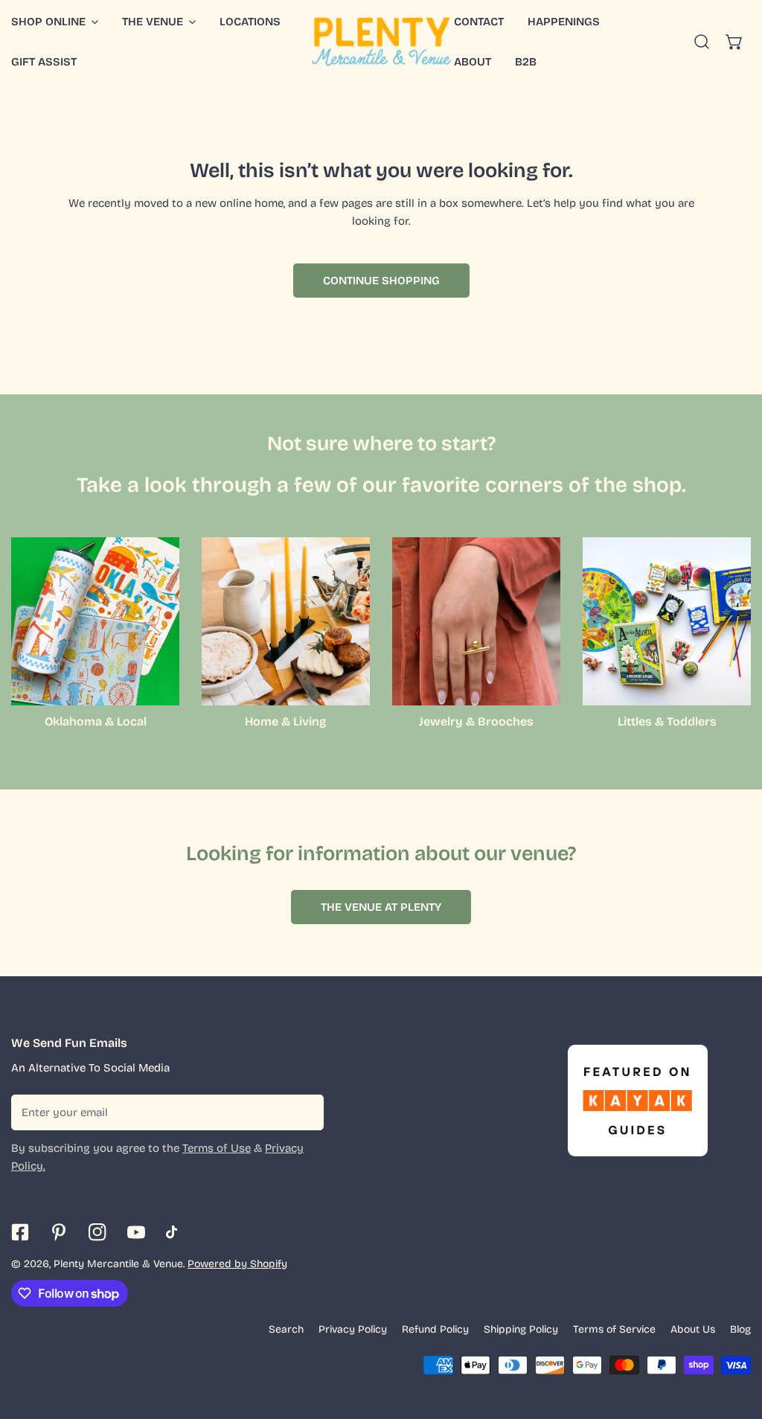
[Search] (701, 41)
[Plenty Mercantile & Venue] (381, 42)
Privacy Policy (352, 1329)
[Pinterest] (58, 1232)
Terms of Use (216, 1148)
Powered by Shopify (237, 1264)
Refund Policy (435, 1329)
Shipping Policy (521, 1329)
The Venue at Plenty (381, 907)
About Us (692, 1329)
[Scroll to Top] (735, 1340)
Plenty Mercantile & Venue (118, 1264)
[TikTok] (175, 1232)
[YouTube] (136, 1232)
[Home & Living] (286, 621)
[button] (159, 21)
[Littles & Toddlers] (667, 621)
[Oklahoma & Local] (95, 621)
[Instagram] (97, 1232)
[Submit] (304, 1112)
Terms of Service (614, 1329)
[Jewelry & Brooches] (476, 621)
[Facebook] (20, 1232)
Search (286, 1329)
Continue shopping (381, 280)
